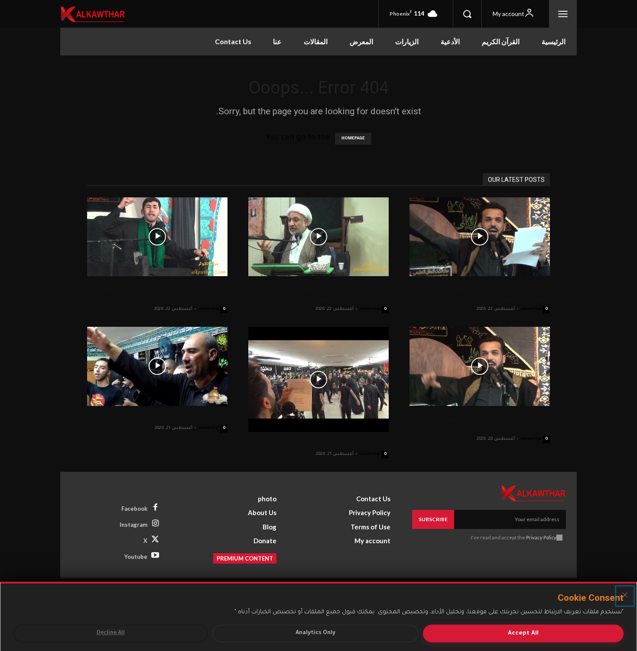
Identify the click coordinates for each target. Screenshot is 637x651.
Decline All (111, 633)
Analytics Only (315, 633)
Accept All (523, 633)
